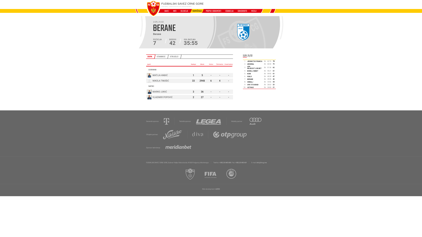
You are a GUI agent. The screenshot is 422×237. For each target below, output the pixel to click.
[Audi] (255, 121)
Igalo (249, 76)
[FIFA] (210, 174)
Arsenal (250, 64)
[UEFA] (231, 174)
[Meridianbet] (178, 147)
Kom (249, 74)
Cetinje (250, 87)
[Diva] (197, 134)
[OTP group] (230, 134)
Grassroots (242, 11)
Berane (250, 79)
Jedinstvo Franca (254, 61)
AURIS (217, 189)
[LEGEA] (209, 121)
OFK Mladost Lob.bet (254, 67)
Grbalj (250, 82)
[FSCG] (190, 174)
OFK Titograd (252, 85)
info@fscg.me (261, 162)
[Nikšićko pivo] (172, 134)
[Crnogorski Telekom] (166, 121)
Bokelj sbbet (252, 71)
